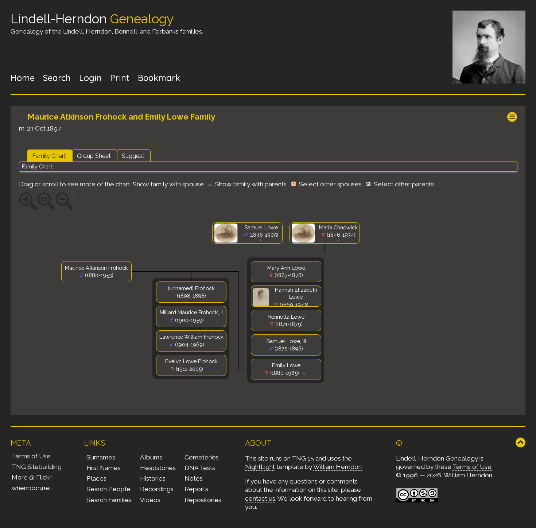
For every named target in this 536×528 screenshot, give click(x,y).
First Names (103, 467)
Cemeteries (202, 457)
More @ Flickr (32, 477)
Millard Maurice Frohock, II (191, 312)
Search (57, 78)
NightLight (260, 466)
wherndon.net (31, 488)
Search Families (108, 500)
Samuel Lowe (261, 227)
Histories (153, 478)
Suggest (133, 155)
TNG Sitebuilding (37, 466)
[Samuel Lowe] (227, 240)
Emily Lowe (286, 365)
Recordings (157, 489)
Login (90, 78)
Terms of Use (31, 456)
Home (23, 78)
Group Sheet (94, 155)
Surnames (100, 457)
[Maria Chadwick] (304, 240)
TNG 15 (303, 458)
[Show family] (314, 305)
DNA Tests (200, 467)
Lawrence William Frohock (191, 337)
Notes (194, 478)
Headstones (158, 467)
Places (96, 478)
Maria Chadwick (338, 227)
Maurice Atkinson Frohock (96, 268)
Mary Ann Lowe (286, 268)
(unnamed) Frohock (191, 288)
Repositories (203, 500)
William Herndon (337, 466)
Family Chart (49, 155)
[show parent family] (260, 240)
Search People (108, 489)
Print (119, 78)
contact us (260, 498)
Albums (151, 457)
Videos (150, 500)
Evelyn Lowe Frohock (191, 361)
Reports (196, 489)
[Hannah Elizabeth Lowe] (262, 305)
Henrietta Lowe (286, 317)
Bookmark (159, 78)
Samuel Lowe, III (286, 341)
